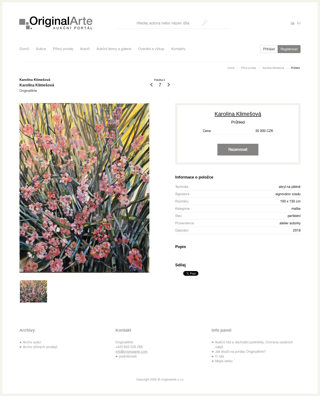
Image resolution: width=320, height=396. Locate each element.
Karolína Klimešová (273, 67)
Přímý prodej (63, 49)
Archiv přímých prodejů (40, 347)
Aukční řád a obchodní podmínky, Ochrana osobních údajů (254, 344)
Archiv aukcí (32, 342)
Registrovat (289, 49)
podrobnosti (128, 356)
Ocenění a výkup (151, 49)
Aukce (41, 49)
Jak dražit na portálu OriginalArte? (240, 351)
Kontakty (178, 49)
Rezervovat (237, 149)
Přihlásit (269, 49)
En (299, 23)
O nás (219, 356)
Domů (24, 49)
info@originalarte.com (131, 351)
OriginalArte (28, 91)
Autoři (84, 49)
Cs (292, 23)
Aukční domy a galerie (114, 49)
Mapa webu (224, 361)
